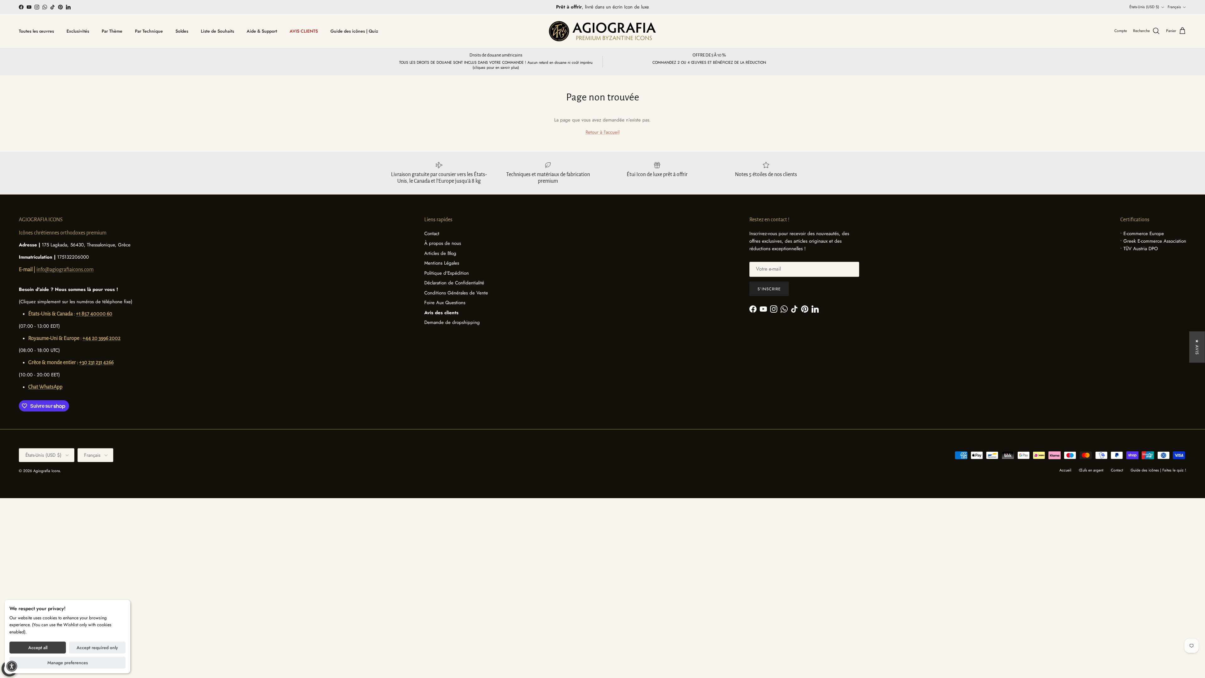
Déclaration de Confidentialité (454, 282)
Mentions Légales (441, 263)
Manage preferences (67, 662)
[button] (11, 666)
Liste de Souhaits (217, 31)
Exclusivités (78, 31)
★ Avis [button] (1197, 347)
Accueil (1065, 470)
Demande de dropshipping (452, 322)
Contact (431, 233)
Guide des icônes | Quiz (354, 31)
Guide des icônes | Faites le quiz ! (1158, 470)
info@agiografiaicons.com (65, 269)
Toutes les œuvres (36, 31)
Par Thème (112, 31)
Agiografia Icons (46, 471)
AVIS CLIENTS (304, 31)
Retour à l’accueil (602, 132)
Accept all (37, 647)
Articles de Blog (440, 253)
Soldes (181, 31)
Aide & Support (262, 31)
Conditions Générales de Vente (456, 292)
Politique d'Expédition (446, 273)
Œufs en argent (1091, 470)
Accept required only (97, 647)
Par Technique (149, 31)
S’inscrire (769, 289)
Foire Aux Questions (444, 302)
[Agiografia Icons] (602, 31)
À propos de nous (442, 243)
